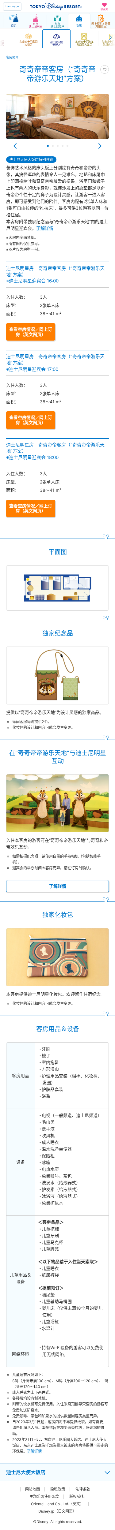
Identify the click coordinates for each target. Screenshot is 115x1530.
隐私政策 (57, 1489)
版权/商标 (77, 1497)
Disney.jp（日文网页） (57, 1511)
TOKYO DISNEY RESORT (56, 6)
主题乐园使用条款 (44, 1497)
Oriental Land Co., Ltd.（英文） (57, 1504)
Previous (15, 146)
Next (100, 146)
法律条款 (82, 1489)
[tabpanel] (57, 119)
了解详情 (44, 228)
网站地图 (32, 1489)
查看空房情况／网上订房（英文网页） (30, 332)
